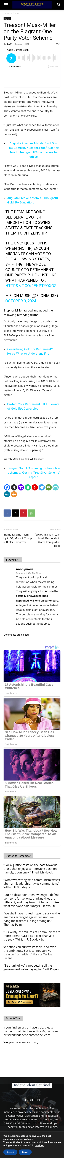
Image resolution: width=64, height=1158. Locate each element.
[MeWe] (7, 494)
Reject (25, 1152)
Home (7, 13)
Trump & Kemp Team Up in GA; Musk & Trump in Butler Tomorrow (18, 538)
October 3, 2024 (20, 301)
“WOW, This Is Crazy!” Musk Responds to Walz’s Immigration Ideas (47, 540)
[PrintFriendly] (55, 487)
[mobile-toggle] (6, 5)
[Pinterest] (23, 513)
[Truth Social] (21, 487)
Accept (10, 1152)
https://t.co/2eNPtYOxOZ (30, 285)
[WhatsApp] (31, 513)
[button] (59, 5)
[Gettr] (35, 487)
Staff (9, 44)
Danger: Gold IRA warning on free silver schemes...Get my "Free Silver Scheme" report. (34, 472)
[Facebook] (7, 487)
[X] (14, 487)
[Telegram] (42, 487)
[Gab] (28, 487)
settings (39, 1145)
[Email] (49, 487)
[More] (14, 494)
